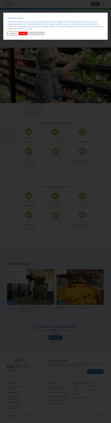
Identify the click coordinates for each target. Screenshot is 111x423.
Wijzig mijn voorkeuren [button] (36, 33)
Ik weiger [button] (23, 33)
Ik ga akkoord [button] (13, 33)
